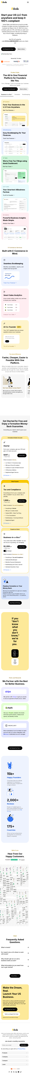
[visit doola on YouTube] (18, 1072)
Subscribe (23, 1045)
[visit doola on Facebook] (9, 1072)
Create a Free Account (9, 89)
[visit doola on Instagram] (11, 1072)
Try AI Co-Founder (8, 195)
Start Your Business (8, 110)
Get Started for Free (8, 49)
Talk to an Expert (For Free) (14, 653)
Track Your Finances (8, 138)
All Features (6, 475)
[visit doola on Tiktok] (21, 1072)
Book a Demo (21, 49)
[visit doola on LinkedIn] (16, 1072)
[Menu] (28, 2)
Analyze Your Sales (8, 223)
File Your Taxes (7, 166)
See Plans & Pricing (15, 603)
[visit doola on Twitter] (14, 1072)
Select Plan (22, 455)
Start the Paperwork (15, 661)
